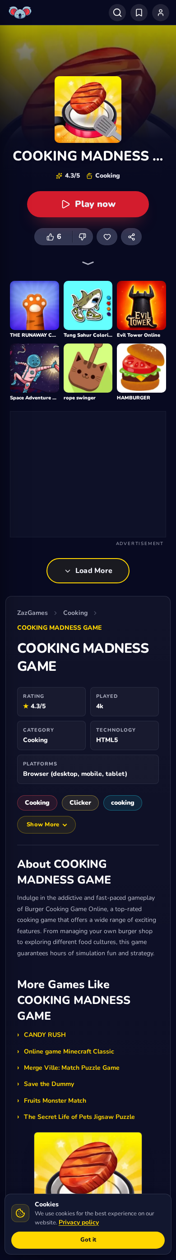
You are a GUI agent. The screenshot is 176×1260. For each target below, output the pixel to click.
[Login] (160, 12)
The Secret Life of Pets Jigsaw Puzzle (79, 1117)
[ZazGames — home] (21, 12)
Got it (88, 1240)
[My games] (139, 12)
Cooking (75, 613)
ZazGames (32, 613)
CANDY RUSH (45, 1035)
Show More (43, 824)
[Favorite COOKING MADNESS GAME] (107, 236)
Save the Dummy (49, 1084)
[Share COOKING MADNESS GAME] (131, 236)
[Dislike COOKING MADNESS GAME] (82, 236)
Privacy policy (79, 1222)
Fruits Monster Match (55, 1100)
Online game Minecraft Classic (69, 1051)
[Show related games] (88, 263)
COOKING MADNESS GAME (59, 627)
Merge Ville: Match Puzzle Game (72, 1067)
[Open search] (117, 12)
